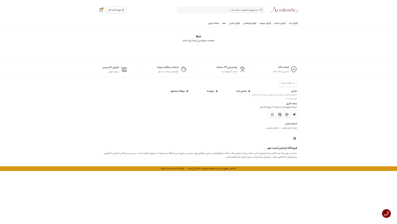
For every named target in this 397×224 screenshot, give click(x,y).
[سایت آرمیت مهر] (294, 138)
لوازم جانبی (234, 23)
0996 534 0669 (289, 128)
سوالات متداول (177, 91)
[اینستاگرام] (287, 114)
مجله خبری (213, 23)
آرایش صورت (265, 23)
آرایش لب (293, 23)
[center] (261, 10)
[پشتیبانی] (280, 114)
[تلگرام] (294, 114)
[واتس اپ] (272, 114)
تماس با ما (241, 91)
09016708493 (272, 128)
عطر (224, 23)
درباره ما (210, 91)
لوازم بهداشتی (249, 23)
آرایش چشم (280, 23)
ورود (119, 10)
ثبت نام (111, 10)
